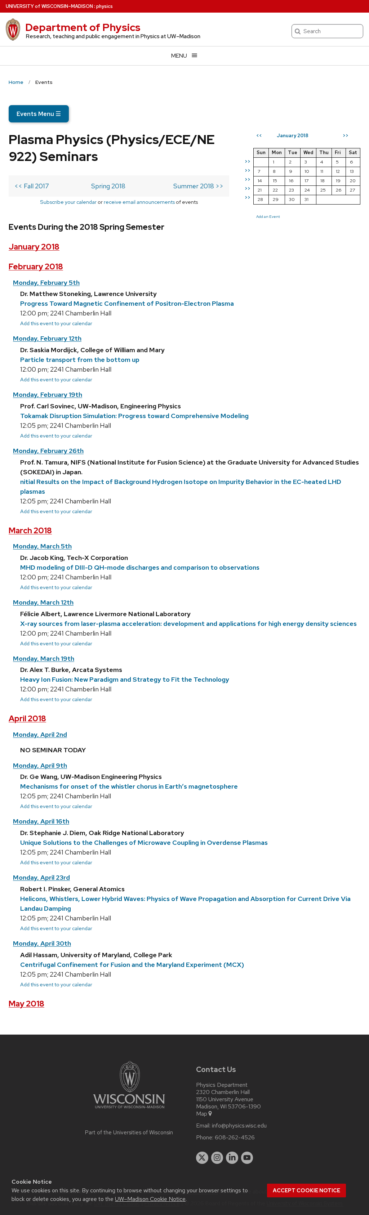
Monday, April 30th (42, 943)
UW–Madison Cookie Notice (150, 1199)
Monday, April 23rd (41, 877)
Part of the (129, 1132)
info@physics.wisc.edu (239, 1125)
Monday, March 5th (42, 546)
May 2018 (26, 1004)
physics (104, 6)
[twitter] (202, 1158)
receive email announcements (139, 201)
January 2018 (34, 247)
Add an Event (268, 216)
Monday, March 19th (43, 658)
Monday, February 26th (48, 451)
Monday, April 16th (41, 821)
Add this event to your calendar (56, 323)
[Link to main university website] (129, 1109)
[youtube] (247, 1158)
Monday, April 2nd (40, 734)
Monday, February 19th (47, 394)
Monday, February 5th (46, 282)
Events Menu (39, 114)
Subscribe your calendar (68, 201)
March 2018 (30, 530)
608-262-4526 (235, 1137)
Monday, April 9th (40, 765)
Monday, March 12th (43, 602)
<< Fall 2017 (31, 186)
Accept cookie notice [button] (306, 1190)
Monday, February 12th (47, 338)
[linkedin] (232, 1158)
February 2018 (36, 266)
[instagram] (217, 1158)
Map (201, 1113)
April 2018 (27, 718)
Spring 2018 (108, 186)
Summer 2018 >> (198, 186)
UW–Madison (49, 6)
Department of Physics (83, 27)
